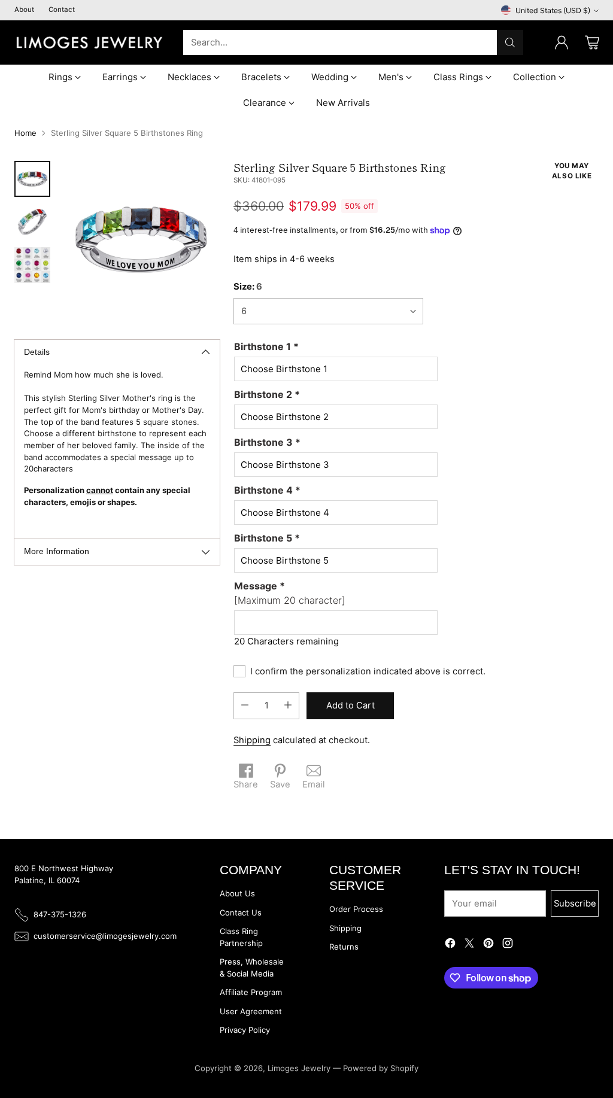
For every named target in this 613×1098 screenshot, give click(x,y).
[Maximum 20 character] (289, 593)
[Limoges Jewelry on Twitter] (469, 945)
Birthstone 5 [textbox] (267, 538)
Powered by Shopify (380, 1068)
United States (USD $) (552, 10)
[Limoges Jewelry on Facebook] (450, 945)
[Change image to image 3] (32, 265)
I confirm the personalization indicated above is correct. (367, 671)
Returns (344, 946)
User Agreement (251, 1011)
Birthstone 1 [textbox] (266, 346)
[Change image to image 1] (32, 179)
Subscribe (575, 903)
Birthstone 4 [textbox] (267, 490)
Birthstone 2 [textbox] (267, 394)
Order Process (356, 909)
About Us (237, 893)
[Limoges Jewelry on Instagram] (507, 945)
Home (25, 133)
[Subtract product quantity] (245, 706)
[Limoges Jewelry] (89, 42)
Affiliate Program (251, 992)
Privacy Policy (245, 1030)
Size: (247, 286)
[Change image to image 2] (32, 222)
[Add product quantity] (288, 706)
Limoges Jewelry (299, 1068)
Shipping (252, 740)
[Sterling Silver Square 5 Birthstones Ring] (141, 239)
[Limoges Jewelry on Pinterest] (488, 945)
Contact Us (241, 912)
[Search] (510, 42)
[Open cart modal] (592, 42)
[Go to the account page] (561, 42)
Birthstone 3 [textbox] (267, 442)
